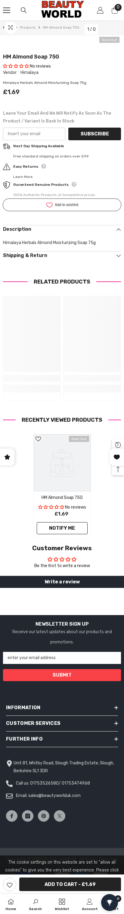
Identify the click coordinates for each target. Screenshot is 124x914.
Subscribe (95, 134)
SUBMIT (62, 675)
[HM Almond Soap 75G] (62, 462)
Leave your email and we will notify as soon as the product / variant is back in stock (57, 117)
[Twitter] (59, 816)
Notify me (62, 528)
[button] (16, 66)
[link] (31, 378)
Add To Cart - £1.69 (70, 884)
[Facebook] (11, 816)
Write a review (62, 582)
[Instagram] (27, 816)
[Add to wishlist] (9, 884)
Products (28, 27)
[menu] (6, 10)
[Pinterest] (43, 816)
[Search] (23, 10)
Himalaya (29, 72)
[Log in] (100, 10)
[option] (62, 486)
